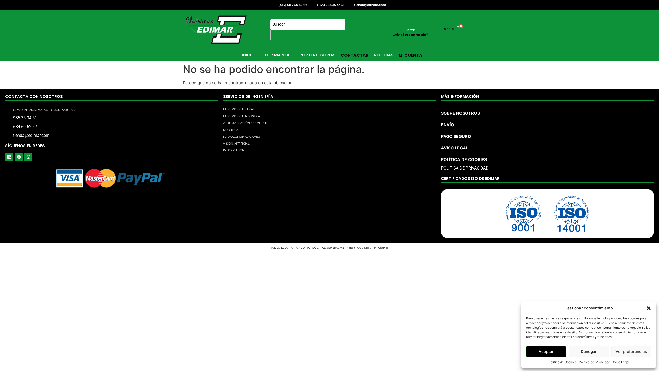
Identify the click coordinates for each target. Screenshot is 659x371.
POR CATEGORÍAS (318, 55)
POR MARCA (277, 55)
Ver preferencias (631, 351)
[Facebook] (19, 157)
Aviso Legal (621, 362)
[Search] (276, 35)
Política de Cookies (562, 362)
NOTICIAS (383, 55)
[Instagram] (28, 157)
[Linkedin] (9, 157)
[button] (648, 308)
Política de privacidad (594, 362)
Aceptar (546, 351)
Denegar (589, 351)
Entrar (410, 30)
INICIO (248, 55)
